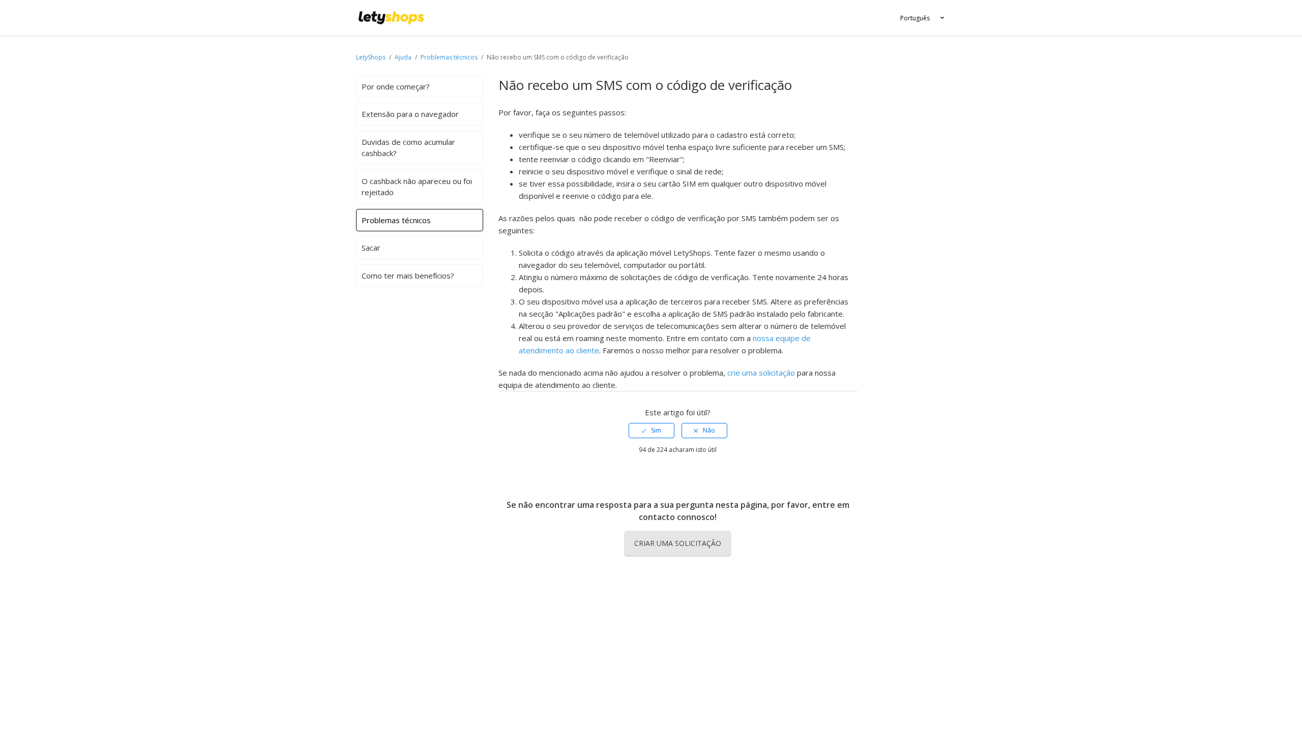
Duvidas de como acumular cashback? (408, 148)
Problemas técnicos (449, 57)
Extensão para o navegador (410, 114)
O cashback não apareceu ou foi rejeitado (417, 187)
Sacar (371, 247)
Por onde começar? (396, 86)
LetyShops (371, 57)
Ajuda (404, 57)
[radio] (651, 430)
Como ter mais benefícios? (408, 275)
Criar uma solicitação (677, 543)
